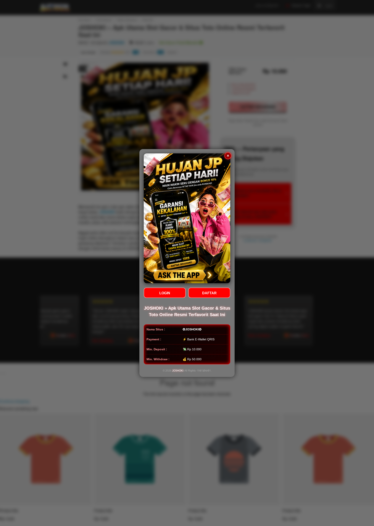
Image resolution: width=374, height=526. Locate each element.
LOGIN (164, 293)
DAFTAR (209, 293)
